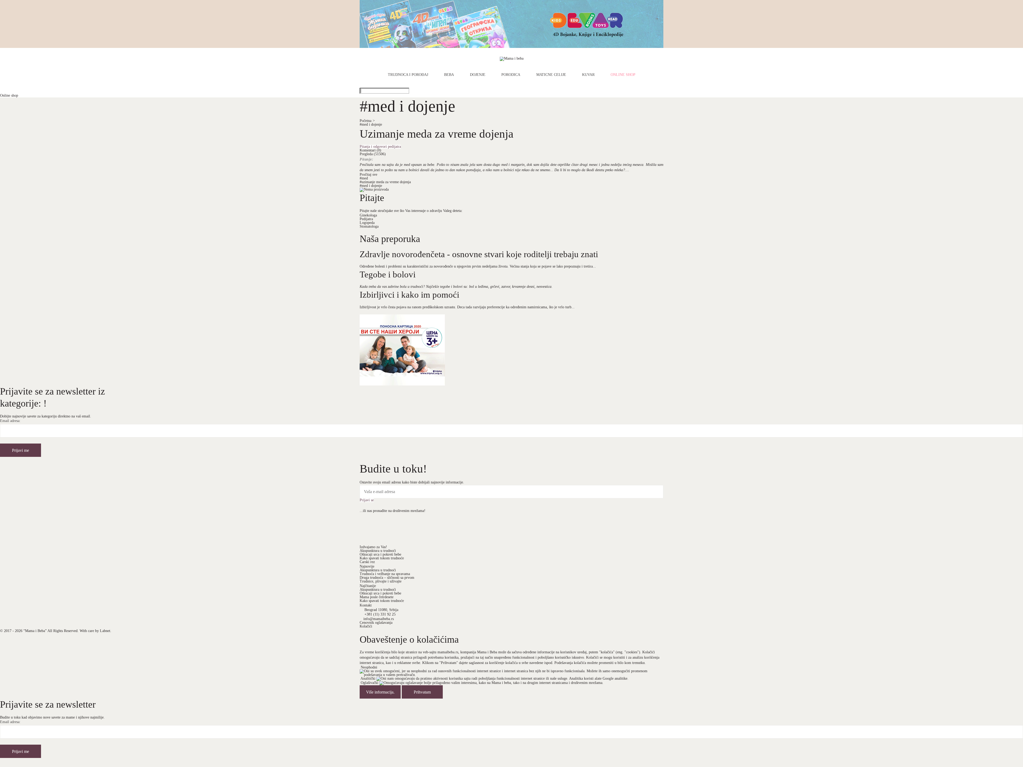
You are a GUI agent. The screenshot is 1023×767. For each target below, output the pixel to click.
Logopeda (367, 223)
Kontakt (366, 605)
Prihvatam (422, 692)
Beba (449, 75)
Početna (367, 121)
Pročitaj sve (368, 175)
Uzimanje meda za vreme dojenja (436, 133)
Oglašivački (369, 683)
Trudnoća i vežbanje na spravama (385, 574)
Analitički (367, 678)
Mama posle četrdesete (376, 597)
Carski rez (367, 562)
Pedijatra (366, 219)
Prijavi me (20, 450)
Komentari (370, 150)
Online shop (623, 75)
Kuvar (588, 75)
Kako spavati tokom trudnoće (382, 558)
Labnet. (105, 631)
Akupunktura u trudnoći (378, 551)
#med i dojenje (371, 124)
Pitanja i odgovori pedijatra (380, 147)
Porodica (510, 75)
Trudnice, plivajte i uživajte (380, 581)
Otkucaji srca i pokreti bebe (380, 554)
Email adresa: (10, 421)
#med (364, 178)
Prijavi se (367, 500)
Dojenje (477, 75)
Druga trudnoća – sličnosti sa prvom (387, 578)
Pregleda (373, 154)
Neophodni (369, 667)
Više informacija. (380, 692)
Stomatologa (369, 226)
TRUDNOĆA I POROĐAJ (408, 75)
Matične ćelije (551, 75)
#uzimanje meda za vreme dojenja (385, 182)
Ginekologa (368, 215)
